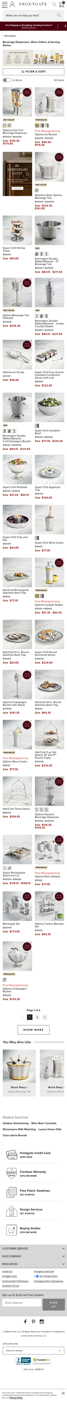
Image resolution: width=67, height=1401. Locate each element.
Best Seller (8, 120)
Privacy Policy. (16, 1397)
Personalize (41, 120)
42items (59, 80)
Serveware (10, 35)
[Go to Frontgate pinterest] (33, 1321)
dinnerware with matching (19, 1129)
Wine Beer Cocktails (44, 1123)
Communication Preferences (15, 1281)
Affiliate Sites (10, 1343)
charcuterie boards (15, 1135)
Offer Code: (29, 1369)
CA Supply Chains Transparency (48, 1281)
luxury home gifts (50, 1129)
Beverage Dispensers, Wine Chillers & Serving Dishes (31, 43)
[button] (5, 5)
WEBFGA (39, 1369)
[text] (14, 140)
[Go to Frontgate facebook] (25, 1321)
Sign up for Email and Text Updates (23, 1295)
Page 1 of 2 (33, 1010)
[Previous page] (22, 1017)
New (37, 248)
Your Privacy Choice (48, 1275)
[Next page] (45, 1017)
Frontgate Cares (9, 1275)
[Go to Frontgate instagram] (42, 1321)
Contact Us (7, 1271)
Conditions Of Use (10, 1285)
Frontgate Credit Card (44, 1271)
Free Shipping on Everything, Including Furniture (28, 25)
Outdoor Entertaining (16, 1123)
